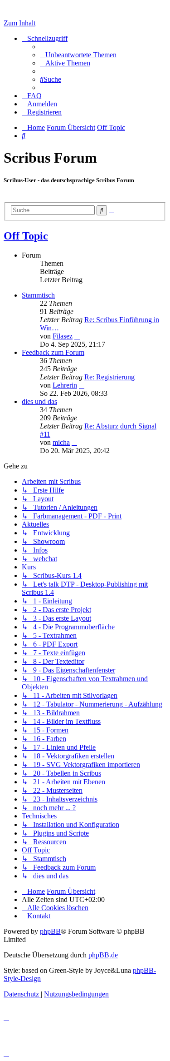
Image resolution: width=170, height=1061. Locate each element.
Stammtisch (38, 295)
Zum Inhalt (19, 23)
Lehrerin (65, 385)
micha (61, 442)
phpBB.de (103, 955)
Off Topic (26, 236)
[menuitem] (78, 55)
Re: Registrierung (109, 377)
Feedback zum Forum (53, 352)
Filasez (63, 336)
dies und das (39, 401)
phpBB (50, 931)
